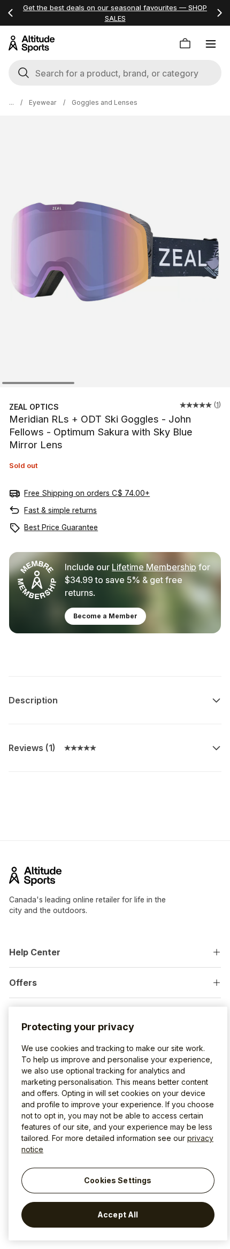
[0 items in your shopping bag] (185, 44)
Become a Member (105, 616)
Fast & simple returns (60, 510)
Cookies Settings (117, 1180)
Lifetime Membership (154, 567)
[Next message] (219, 13)
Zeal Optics (34, 406)
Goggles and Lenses (104, 102)
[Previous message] (10, 13)
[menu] (210, 44)
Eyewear (43, 102)
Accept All (117, 1214)
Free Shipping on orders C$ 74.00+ (87, 492)
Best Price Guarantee (61, 527)
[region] (118, 1123)
